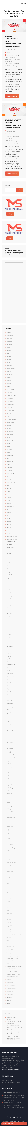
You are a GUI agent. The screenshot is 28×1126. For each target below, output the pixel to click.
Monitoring (9, 695)
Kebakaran (9, 584)
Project (8, 830)
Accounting (10, 332)
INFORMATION (10, 548)
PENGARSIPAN (10, 749)
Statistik (9, 923)
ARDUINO (9, 344)
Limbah (8, 650)
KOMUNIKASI (10, 614)
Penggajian (9, 752)
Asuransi (9, 356)
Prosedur (9, 836)
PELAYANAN (10, 731)
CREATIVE (9, 413)
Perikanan (9, 776)
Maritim (9, 671)
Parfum (8, 722)
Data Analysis (10, 422)
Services (9, 905)
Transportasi (10, 983)
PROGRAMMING (11, 827)
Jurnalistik (9, 575)
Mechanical (10, 680)
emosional (9, 470)
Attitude (9, 359)
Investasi (9, 563)
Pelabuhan (9, 728)
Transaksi (9, 980)
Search (7, 185)
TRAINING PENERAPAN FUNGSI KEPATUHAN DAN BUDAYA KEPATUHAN (13, 1038)
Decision (9, 428)
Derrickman (10, 434)
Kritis (8, 641)
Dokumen (9, 449)
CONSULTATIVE (10, 404)
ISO (7, 566)
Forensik (9, 497)
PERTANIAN (10, 794)
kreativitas (16, 136)
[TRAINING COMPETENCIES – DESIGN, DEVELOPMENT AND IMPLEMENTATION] (14, 25)
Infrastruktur (10, 551)
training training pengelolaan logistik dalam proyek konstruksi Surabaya (14, 968)
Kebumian (9, 587)
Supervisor (9, 932)
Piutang (9, 809)
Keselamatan (10, 602)
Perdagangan (10, 767)
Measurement (10, 677)
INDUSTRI (9, 545)
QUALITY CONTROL (12, 863)
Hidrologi (9, 521)
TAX (8, 941)
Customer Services (11, 419)
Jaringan (9, 572)
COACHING (9, 392)
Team (8, 944)
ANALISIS (9, 338)
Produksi (9, 821)
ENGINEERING (10, 473)
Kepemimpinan (10, 596)
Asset (8, 353)
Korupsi (8, 632)
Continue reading (13, 96)
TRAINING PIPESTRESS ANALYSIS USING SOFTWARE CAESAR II (14, 1028)
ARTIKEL (9, 350)
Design (8, 437)
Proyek (8, 842)
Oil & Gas (9, 710)
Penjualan (9, 761)
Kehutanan (9, 590)
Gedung (9, 503)
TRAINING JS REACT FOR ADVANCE (13, 1103)
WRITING (9, 1004)
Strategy (15, 66)
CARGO (8, 386)
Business (9, 136)
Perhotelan (9, 773)
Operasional (10, 713)
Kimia (8, 608)
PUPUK (8, 851)
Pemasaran (9, 734)
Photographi (10, 806)
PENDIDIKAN (10, 743)
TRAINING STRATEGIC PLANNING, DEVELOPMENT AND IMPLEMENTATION (14, 124)
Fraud (8, 500)
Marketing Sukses (16, 1121)
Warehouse (10, 998)
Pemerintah (10, 737)
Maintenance (10, 662)
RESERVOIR (10, 872)
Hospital (9, 524)
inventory (9, 560)
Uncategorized (10, 992)
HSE (8, 530)
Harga (8, 518)
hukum (8, 533)
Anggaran (9, 341)
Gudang (9, 512)
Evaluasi (9, 479)
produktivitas (8, 64)
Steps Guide (10, 926)
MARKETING (10, 674)
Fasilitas (9, 488)
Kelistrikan (9, 593)
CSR (8, 416)
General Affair (10, 506)
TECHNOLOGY (10, 947)
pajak (8, 719)
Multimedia (10, 701)
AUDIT (8, 362)
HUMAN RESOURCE (12, 55)
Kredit (8, 638)
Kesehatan (9, 599)
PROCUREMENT (11, 818)
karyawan (17, 59)
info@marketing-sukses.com (10, 1069)
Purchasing (9, 854)
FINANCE (9, 491)
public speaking (11, 848)
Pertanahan (10, 791)
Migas (8, 689)
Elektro (8, 464)
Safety (8, 887)
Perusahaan (10, 797)
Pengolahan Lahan (11, 758)
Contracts (9, 407)
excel (8, 485)
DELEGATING (10, 431)
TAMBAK (9, 938)
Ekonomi (9, 458)
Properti (9, 833)
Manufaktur (10, 668)
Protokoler (9, 839)
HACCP (8, 515)
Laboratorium (10, 644)
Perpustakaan (10, 785)
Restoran (9, 875)
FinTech (8, 494)
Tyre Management (11, 989)
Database (9, 425)
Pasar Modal (10, 725)
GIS (7, 509)
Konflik (8, 617)
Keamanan (9, 581)
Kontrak (9, 629)
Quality (8, 860)
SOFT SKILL (8, 66)
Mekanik (9, 683)
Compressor (10, 398)
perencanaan (8, 143)
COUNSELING (10, 410)
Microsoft (9, 686)
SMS (8, 911)
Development (10, 440)
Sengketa (9, 899)
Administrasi (10, 335)
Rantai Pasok (10, 866)
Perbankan (9, 764)
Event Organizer (11, 482)
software (9, 917)
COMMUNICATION (11, 395)
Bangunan (9, 365)
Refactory (9, 869)
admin (8, 52)
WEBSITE (9, 1001)
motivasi (9, 698)
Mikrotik (9, 692)
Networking (10, 707)
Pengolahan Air (11, 755)
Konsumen (9, 626)
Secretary (9, 896)
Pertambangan (10, 788)
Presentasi (9, 815)
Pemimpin (9, 740)
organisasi (17, 141)
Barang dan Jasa (11, 368)
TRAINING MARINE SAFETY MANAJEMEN (15, 1095)
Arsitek (8, 347)
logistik (8, 659)
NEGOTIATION (10, 704)
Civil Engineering (11, 389)
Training (9, 953)
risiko (8, 881)
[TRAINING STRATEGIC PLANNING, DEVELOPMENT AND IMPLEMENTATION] (14, 109)
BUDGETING (10, 374)
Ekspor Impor (10, 461)
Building (9, 380)
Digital (8, 443)
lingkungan (9, 653)
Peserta (9, 800)
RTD (8, 884)
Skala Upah (9, 908)
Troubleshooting (11, 986)
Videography (10, 995)
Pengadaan (9, 746)
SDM (8, 893)
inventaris (9, 557)
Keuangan (9, 605)
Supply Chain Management (14, 935)
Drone (8, 452)
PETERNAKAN (10, 803)
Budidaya (9, 377)
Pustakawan (10, 857)
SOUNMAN (9, 920)
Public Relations (11, 845)
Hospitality (9, 527)
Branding (9, 371)
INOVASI (9, 554)
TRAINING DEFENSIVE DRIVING (12, 1093)
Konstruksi (9, 623)
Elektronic (9, 467)
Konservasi (9, 620)
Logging (9, 656)
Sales (8, 890)
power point (10, 812)
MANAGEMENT (9, 61)
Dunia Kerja (10, 455)
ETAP (8, 476)
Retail (8, 878)
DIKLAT (8, 446)
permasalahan (10, 782)
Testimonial (10, 950)
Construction (10, 401)
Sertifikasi (16, 64)
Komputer (9, 611)
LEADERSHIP (8, 139)
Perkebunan (10, 779)
